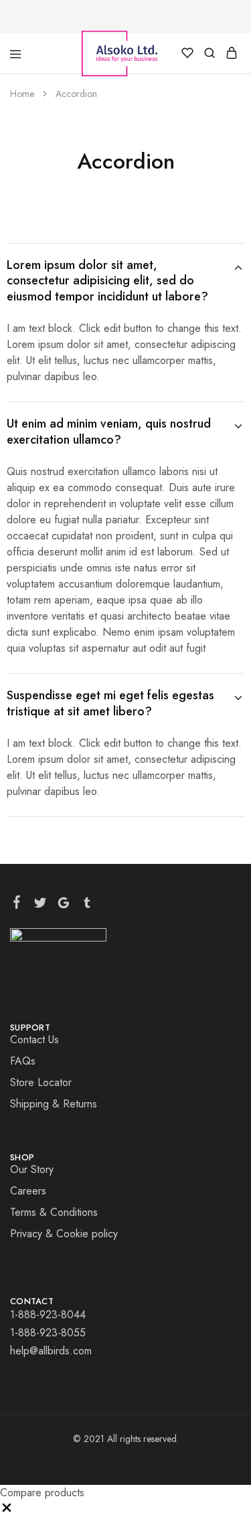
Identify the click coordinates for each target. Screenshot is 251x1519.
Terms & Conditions (54, 1212)
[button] (6, 1510)
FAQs (22, 1061)
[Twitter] (40, 905)
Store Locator (41, 1082)
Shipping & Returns (53, 1103)
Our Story (32, 1169)
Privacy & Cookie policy (64, 1233)
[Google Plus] (64, 905)
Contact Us (34, 1039)
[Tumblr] (87, 905)
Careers (28, 1190)
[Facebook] (17, 905)
